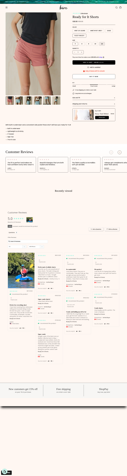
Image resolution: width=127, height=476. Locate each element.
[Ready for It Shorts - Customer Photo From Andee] (29, 219)
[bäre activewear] (63, 7)
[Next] (119, 152)
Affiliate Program (60, 430)
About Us (56, 417)
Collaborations (58, 427)
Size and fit (76, 98)
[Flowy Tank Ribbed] (84, 115)
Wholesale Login (77, 430)
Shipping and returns (80, 104)
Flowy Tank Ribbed (101, 114)
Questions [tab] (12, 232)
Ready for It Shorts (15, 318)
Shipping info (76, 421)
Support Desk (76, 417)
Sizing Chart (75, 424)
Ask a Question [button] (97, 229)
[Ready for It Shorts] (10, 100)
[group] (63, 164)
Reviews (56, 424)
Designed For (58, 421)
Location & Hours (59, 433)
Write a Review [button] (112, 229)
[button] (116, 7)
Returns (74, 427)
